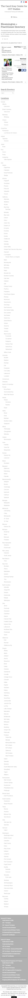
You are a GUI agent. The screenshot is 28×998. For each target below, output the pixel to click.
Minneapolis (7, 516)
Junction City (7, 703)
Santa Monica (8, 320)
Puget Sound (7, 864)
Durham (6, 592)
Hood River (7, 698)
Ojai (5, 283)
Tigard (5, 772)
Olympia (6, 856)
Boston (6, 484)
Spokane (6, 880)
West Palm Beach (9, 394)
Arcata (6, 204)
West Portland (9, 756)
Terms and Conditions (6, 993)
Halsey (6, 690)
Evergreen (6, 368)
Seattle (6, 867)
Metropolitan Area (10, 742)
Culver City (7, 223)
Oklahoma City (8, 645)
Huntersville (7, 595)
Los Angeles (7, 254)
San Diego (7, 305)
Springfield (7, 769)
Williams (6, 774)
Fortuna (6, 241)
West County (7, 334)
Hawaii (4, 397)
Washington (5, 833)
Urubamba (5, 157)
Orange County (8, 286)
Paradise (6, 539)
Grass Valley (7, 246)
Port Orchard (7, 859)
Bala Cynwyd (7, 780)
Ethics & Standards (7, 995)
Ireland (3, 136)
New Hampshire (6, 542)
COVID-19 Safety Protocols (20, 993)
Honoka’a (8, 402)
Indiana (4, 437)
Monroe (6, 724)
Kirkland (6, 851)
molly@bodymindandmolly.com (20, 61)
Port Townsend (8, 862)
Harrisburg (6, 693)
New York (5, 564)
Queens (6, 574)
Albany (6, 650)
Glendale (6, 244)
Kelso (5, 846)
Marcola (6, 714)
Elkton (5, 473)
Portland (6, 735)
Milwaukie (6, 722)
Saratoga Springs (8, 576)
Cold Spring (7, 510)
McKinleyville (7, 262)
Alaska (4, 165)
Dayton (6, 616)
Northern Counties (9, 275)
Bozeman (6, 532)
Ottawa (6, 122)
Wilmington (7, 600)
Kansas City (7, 455)
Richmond (6, 299)
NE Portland (9, 745)
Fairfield (6, 444)
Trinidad (6, 328)
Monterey (6, 268)
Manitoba (5, 114)
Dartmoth (6, 492)
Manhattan (7, 571)
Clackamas (7, 671)
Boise (5, 413)
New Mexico (5, 558)
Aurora (6, 658)
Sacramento (7, 302)
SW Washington (8, 883)
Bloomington (7, 439)
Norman (6, 642)
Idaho (4, 410)
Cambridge (7, 487)
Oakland (6, 281)
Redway (6, 297)
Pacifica (6, 289)
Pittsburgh (6, 790)
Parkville (6, 476)
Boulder (6, 357)
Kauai (5, 407)
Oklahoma (5, 638)
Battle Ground (7, 838)
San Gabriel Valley (9, 310)
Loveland (6, 376)
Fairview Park (7, 619)
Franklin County (8, 621)
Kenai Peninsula (8, 173)
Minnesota (5, 508)
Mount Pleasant (8, 803)
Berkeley (6, 212)
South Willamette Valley (10, 766)
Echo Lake (8, 877)
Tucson (6, 194)
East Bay (8, 209)
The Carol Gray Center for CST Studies (14, 7)
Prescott (6, 188)
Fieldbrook (7, 239)
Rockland (6, 463)
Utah (3, 820)
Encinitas (6, 231)
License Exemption (17, 995)
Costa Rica (4, 128)
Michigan (4, 500)
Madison (6, 904)
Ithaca (5, 568)
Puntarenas (5, 130)
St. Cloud (6, 518)
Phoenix (6, 186)
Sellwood (8, 750)
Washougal (7, 893)
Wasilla (6, 175)
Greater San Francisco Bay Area (13, 249)
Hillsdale (8, 740)
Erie (5, 365)
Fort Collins (7, 371)
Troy (5, 579)
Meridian (6, 418)
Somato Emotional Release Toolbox (11, 930)
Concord (6, 489)
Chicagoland (7, 431)
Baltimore (6, 468)
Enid (5, 640)
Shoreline (6, 875)
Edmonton (7, 106)
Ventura (6, 331)
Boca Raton (7, 389)
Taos (5, 561)
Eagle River (7, 167)
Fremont (8, 872)
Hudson (6, 901)
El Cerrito (6, 228)
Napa (5, 270)
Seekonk (6, 497)
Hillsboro (6, 695)
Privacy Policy (5, 991)
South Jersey (7, 555)
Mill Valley (6, 265)
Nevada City (7, 273)
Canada (3, 102)
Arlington (6, 481)
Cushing (6, 898)
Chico (5, 220)
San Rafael (7, 315)
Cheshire (6, 669)
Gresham (6, 687)
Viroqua (6, 906)
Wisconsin (5, 896)
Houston (6, 811)
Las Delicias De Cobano (10, 133)
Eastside (8, 869)
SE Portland (9, 748)
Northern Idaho (8, 421)
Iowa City (6, 447)
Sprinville (6, 825)
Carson (6, 217)
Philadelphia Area (8, 788)
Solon (5, 634)
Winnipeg (6, 117)
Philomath (6, 732)
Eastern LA (7, 225)
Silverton (6, 764)
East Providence (8, 796)
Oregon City (7, 730)
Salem (5, 759)
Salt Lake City (7, 822)
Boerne (6, 809)
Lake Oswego (8, 708)
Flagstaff (6, 180)
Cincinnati (6, 608)
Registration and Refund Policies (18, 991)
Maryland (4, 466)
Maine (4, 461)
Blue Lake (6, 215)
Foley (5, 513)
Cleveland (6, 611)
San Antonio (7, 817)
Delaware (5, 381)
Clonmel (6, 141)
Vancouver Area (8, 888)
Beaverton (7, 661)
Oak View (6, 278)
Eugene (6, 685)
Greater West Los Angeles (13, 257)
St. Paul (6, 521)
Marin (5, 260)
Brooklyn (6, 566)
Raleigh (6, 598)
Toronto (6, 125)
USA (2, 163)
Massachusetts (6, 479)
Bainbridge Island (8, 835)
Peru (2, 149)
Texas (4, 806)
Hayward (6, 252)
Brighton (6, 360)
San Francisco (8, 307)
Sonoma (6, 326)
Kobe (3, 146)
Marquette (7, 503)
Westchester (7, 582)
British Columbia (6, 109)
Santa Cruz (7, 318)
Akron (5, 605)
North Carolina (6, 585)
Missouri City (7, 814)
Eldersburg (7, 471)
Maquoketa (7, 450)
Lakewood (7, 373)
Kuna (5, 415)
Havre (5, 534)
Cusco (4, 152)
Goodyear (6, 183)
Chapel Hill (6, 590)
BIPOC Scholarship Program (17, 995)
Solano (6, 323)
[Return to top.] (25, 55)
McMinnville (7, 716)
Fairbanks (6, 170)
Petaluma (8, 341)
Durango (6, 363)
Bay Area (6, 207)
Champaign (7, 429)
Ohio (3, 603)
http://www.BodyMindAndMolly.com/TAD (20, 66)
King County (7, 848)
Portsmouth (7, 547)
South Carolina (6, 799)
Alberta (4, 104)
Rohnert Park (9, 344)
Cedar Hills (8, 737)
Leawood (6, 458)
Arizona (4, 178)
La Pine (6, 706)
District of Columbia (7, 384)
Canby (5, 666)
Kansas (4, 453)
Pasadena (6, 291)
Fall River (6, 495)
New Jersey (5, 550)
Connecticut (5, 379)
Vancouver (7, 111)
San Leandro (7, 312)
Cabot (5, 830)
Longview (6, 854)
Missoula (6, 537)
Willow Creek (7, 352)
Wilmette (6, 434)
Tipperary (5, 138)
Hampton (6, 545)
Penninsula (7, 632)
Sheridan (6, 761)
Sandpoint (6, 423)
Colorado (5, 355)
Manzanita (7, 711)
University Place (8, 885)
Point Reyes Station (9, 294)
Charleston (7, 801)
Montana (4, 529)
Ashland (6, 656)
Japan (2, 144)
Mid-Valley (7, 719)
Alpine (5, 653)
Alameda (6, 199)
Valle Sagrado (8, 159)
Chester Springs (8, 782)
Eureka (6, 236)
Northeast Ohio (8, 629)
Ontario (4, 120)
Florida (4, 387)
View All (6, 39)
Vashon (6, 891)
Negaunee (7, 505)
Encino (6, 233)
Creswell (6, 679)
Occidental (8, 338)
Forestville (8, 336)
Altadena (6, 202)
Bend (5, 664)
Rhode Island (6, 793)
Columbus (6, 613)
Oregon (4, 648)
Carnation (6, 840)
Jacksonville (7, 700)
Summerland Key (8, 392)
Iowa (3, 442)
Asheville (6, 587)
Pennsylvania (5, 777)
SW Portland (9, 753)
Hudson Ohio (7, 624)
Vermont (4, 828)
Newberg (6, 727)
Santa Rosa (9, 346)
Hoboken (6, 553)
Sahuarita (6, 191)
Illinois (4, 426)
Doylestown (7, 785)
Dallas (5, 682)
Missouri (4, 524)
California (4, 197)
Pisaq (3, 154)
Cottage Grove (8, 677)
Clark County (7, 843)
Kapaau (8, 404)
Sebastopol (9, 349)
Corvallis (6, 674)
